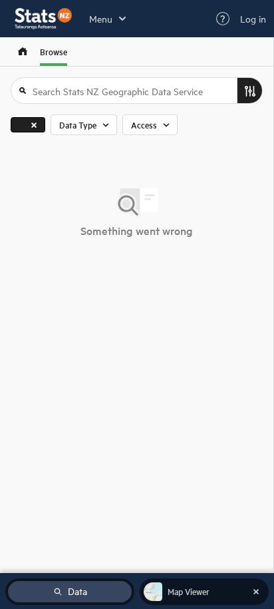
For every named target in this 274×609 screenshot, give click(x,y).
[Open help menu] (222, 18)
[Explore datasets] (22, 51)
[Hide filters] (249, 90)
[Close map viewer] (256, 592)
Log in (253, 18)
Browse (53, 51)
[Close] (34, 124)
